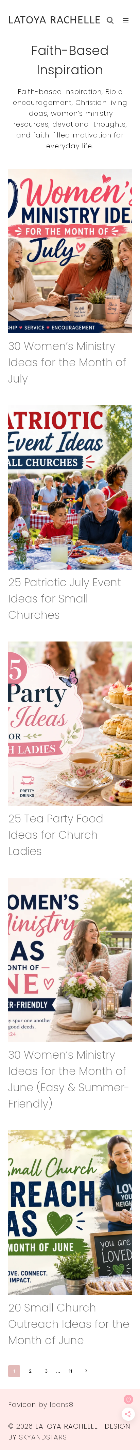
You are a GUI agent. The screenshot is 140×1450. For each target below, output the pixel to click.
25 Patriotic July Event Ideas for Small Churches (64, 598)
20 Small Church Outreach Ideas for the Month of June (68, 1324)
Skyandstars (43, 1437)
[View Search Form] (110, 20)
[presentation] (70, 251)
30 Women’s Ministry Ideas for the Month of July (67, 362)
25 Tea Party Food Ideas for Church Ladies (55, 835)
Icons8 (61, 1404)
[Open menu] (125, 20)
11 (70, 1371)
